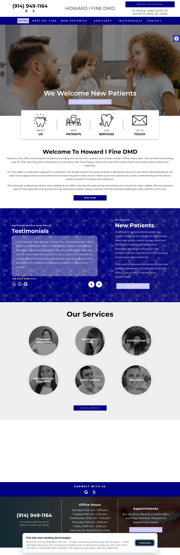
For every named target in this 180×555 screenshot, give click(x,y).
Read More (90, 198)
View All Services (90, 408)
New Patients (73, 20)
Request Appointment (150, 4)
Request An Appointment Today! (90, 102)
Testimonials (130, 20)
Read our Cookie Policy (107, 548)
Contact (154, 20)
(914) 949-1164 (30, 6)
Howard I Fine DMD (90, 8)
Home (23, 20)
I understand (145, 543)
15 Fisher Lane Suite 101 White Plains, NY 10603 (150, 12)
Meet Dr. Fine (44, 20)
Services (102, 20)
